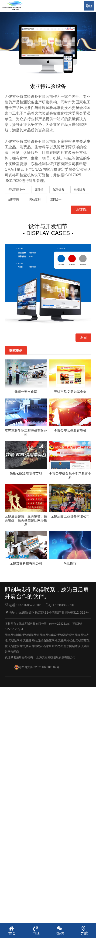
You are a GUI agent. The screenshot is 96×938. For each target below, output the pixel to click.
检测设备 (79, 189)
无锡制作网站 (30, 635)
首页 (12, 933)
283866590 (65, 605)
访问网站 (81, 209)
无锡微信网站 (16, 646)
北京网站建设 (72, 646)
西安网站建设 (34, 646)
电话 (36, 933)
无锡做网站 (15, 640)
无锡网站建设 (48, 635)
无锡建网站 (30, 640)
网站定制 (35, 199)
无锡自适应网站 (47, 640)
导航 (89, 6)
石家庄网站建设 (53, 646)
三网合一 (56, 199)
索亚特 (39, 189)
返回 (83, 337)
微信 (60, 933)
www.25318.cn (59, 623)
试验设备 (58, 189)
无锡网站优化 (66, 640)
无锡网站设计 (65, 635)
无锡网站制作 (16, 189)
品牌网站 (14, 199)
